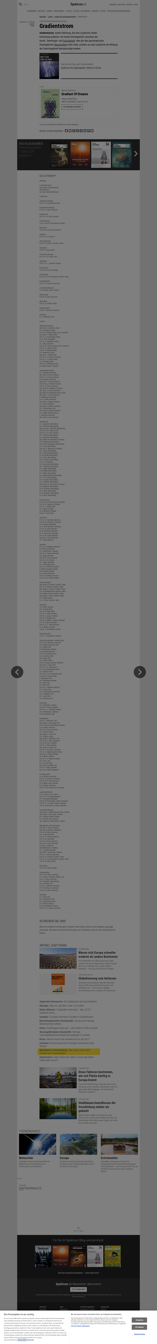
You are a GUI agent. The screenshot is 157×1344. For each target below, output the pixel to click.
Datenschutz (22, 1340)
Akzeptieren (139, 1320)
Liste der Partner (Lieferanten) (80, 1326)
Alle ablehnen (139, 1327)
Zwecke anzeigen (139, 1334)
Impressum (30, 1340)
